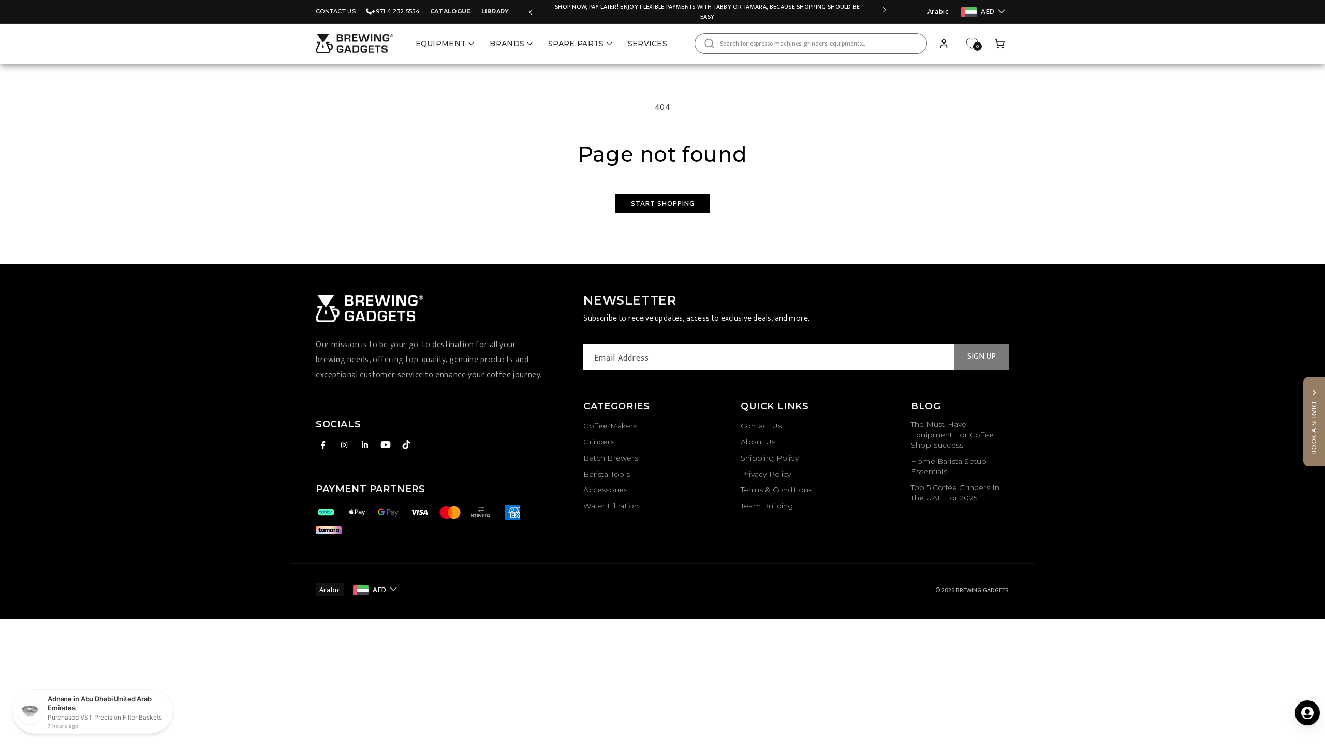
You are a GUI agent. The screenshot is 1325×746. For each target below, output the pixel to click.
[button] (1000, 43)
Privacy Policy (766, 474)
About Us (758, 442)
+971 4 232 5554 (396, 11)
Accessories (605, 489)
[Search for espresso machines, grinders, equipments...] (709, 43)
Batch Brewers (610, 458)
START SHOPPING (663, 203)
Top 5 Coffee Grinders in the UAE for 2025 (955, 493)
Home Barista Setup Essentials (949, 466)
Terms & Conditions (776, 489)
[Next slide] (884, 12)
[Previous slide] (530, 12)
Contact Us (336, 11)
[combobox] (811, 43)
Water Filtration (611, 505)
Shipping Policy (770, 458)
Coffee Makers (610, 426)
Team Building (767, 505)
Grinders (598, 442)
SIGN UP (981, 357)
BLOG (925, 406)
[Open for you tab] (1307, 712)
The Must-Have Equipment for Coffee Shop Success (952, 435)
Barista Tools (606, 474)
